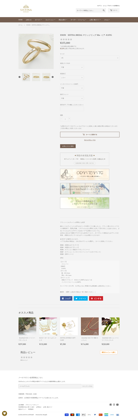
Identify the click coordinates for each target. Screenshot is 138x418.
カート (115, 10)
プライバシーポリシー (32, 405)
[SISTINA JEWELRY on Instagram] (114, 405)
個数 (61, 115)
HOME (20, 20)
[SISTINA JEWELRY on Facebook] (111, 405)
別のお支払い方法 (89, 140)
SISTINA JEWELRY (28, 415)
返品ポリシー (22, 409)
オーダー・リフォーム (78, 20)
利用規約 (30, 409)
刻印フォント (64, 94)
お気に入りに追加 (68, 146)
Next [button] (53, 77)
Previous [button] (19, 77)
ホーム (20, 25)
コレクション (49, 20)
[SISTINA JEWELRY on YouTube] (117, 405)
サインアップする (87, 386)
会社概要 (21, 405)
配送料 (62, 48)
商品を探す (62, 20)
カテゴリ (38, 20)
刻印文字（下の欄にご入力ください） (72, 105)
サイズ (62, 54)
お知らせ (29, 20)
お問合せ (38, 407)
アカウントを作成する (113, 5)
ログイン (99, 5)
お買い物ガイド (95, 20)
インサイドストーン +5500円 (69, 84)
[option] (26, 77)
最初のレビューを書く (109, 352)
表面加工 (63, 74)
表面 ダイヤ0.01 (65, 63)
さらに (106, 20)
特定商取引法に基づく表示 (26, 407)
